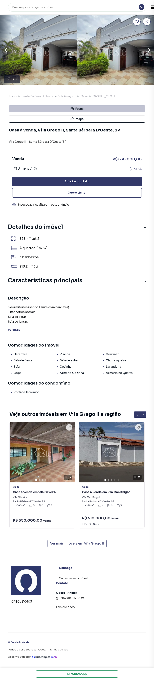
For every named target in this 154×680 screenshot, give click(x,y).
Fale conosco (65, 607)
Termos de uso (59, 649)
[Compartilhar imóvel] (147, 22)
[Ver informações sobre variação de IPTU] (35, 168)
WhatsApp (79, 674)
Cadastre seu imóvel (73, 578)
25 (14, 79)
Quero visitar (77, 192)
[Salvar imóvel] (137, 22)
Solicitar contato (77, 181)
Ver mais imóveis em (77, 543)
